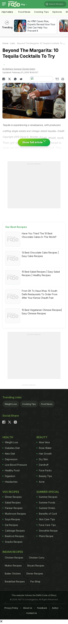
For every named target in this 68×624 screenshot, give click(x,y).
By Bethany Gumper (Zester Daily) (18, 69)
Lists (12, 43)
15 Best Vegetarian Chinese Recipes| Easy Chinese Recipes (42, 312)
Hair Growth (45, 453)
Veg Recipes (10, 491)
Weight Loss (11, 404)
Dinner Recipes (13, 496)
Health (7, 437)
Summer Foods (47, 502)
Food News (24, 12)
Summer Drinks (47, 508)
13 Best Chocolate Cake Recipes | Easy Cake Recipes (40, 254)
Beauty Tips (45, 476)
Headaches (11, 481)
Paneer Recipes (13, 508)
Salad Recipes (13, 502)
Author (55, 608)
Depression (11, 459)
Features (7, 12)
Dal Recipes (11, 525)
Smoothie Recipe (48, 530)
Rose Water (45, 448)
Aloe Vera (44, 442)
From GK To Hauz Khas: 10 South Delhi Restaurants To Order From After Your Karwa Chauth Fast (39, 294)
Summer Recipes (48, 496)
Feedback (42, 608)
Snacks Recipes (13, 541)
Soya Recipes (12, 519)
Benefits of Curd (48, 513)
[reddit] (21, 79)
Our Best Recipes (16, 227)
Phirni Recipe (46, 536)
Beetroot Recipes (14, 536)
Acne (42, 481)
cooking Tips (41, 12)
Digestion (10, 476)
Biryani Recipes (35, 565)
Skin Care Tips (47, 519)
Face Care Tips (47, 525)
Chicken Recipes (14, 557)
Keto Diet (10, 453)
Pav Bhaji (35, 581)
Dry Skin (43, 459)
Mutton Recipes (13, 565)
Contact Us (31, 613)
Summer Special (47, 491)
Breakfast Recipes (15, 581)
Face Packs (45, 470)
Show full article (32, 142)
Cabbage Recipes (15, 530)
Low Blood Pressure (16, 464)
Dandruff (43, 464)
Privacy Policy (11, 608)
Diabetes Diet (12, 448)
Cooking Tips (29, 404)
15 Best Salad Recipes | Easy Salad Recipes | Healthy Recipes (41, 273)
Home (5, 43)
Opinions (57, 12)
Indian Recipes (12, 551)
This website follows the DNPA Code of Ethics (34, 595)
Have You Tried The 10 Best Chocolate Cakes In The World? (39, 235)
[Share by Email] (57, 79)
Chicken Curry (36, 557)
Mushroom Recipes (15, 513)
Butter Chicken (13, 573)
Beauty (41, 437)
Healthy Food (12, 470)
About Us (27, 608)
